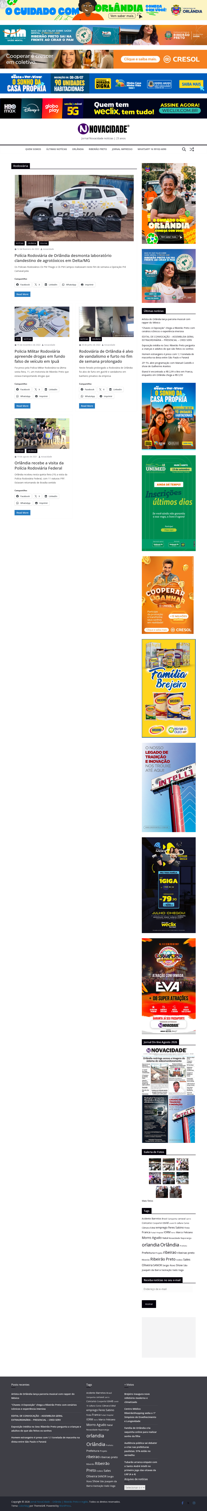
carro (188, 1219)
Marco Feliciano (184, 1232)
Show (179, 1265)
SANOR (157, 1265)
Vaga (181, 1270)
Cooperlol (157, 1223)
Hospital (159, 1232)
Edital (152, 1227)
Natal (165, 1238)
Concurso (147, 1222)
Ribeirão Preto (98, 149)
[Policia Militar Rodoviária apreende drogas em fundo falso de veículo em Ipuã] (42, 322)
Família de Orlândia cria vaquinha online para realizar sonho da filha (140, 1432)
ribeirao (169, 1252)
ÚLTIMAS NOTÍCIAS (56, 149)
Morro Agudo (152, 1237)
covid (166, 1223)
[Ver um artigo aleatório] (192, 149)
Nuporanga (186, 1238)
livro (173, 1232)
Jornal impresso (122, 149)
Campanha (172, 1219)
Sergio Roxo (169, 1265)
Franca (146, 1232)
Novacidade (174, 1238)
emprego (162, 1227)
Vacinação (166, 1270)
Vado (175, 1270)
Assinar (149, 1304)
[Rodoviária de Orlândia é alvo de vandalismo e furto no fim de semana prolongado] (106, 322)
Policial (43, 243)
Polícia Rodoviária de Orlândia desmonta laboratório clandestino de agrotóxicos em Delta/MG (63, 258)
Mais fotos (147, 1200)
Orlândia (78, 149)
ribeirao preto (186, 1253)
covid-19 (172, 1223)
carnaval (181, 1218)
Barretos (156, 1218)
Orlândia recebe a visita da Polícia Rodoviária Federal (39, 465)
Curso (186, 1223)
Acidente (146, 1218)
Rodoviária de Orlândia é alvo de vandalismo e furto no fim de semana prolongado (106, 356)
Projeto (159, 1253)
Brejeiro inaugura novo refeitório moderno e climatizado (137, 1398)
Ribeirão (146, 1259)
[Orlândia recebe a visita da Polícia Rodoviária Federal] (42, 433)
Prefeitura (148, 1253)
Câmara (146, 1227)
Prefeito (183, 1246)
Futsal (153, 1232)
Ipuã (18, 339)
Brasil (164, 1218)
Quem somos (33, 149)
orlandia (151, 1245)
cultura (180, 1223)
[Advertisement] (169, 1337)
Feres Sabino (176, 1227)
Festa (187, 1227)
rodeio (179, 1259)
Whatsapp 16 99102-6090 (152, 149)
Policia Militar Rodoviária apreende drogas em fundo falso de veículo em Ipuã (40, 356)
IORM (167, 1232)
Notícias (19, 243)
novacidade (48, 249)
